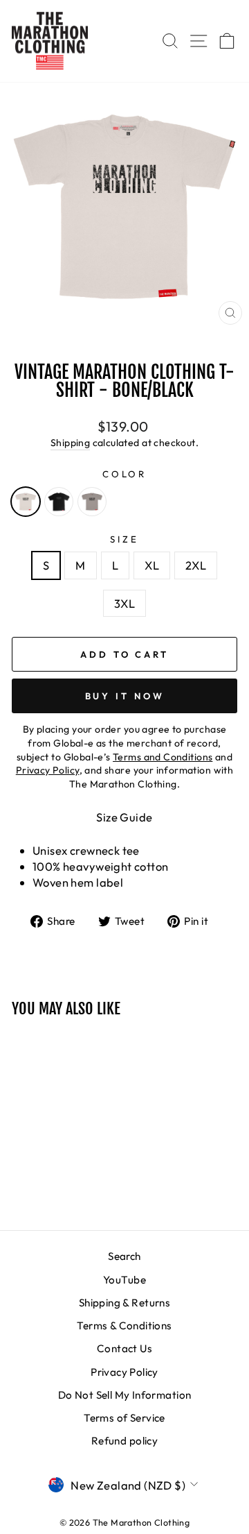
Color (124, 473)
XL (152, 565)
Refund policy (124, 1440)
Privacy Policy (124, 1372)
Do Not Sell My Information (125, 1394)
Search (124, 1256)
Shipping (70, 442)
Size (124, 539)
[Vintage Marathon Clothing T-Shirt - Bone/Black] (25, 501)
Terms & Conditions (124, 1325)
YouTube (124, 1279)
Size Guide (124, 817)
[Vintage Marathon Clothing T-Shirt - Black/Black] (59, 501)
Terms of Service (124, 1417)
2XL (195, 565)
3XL (124, 603)
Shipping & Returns (124, 1302)
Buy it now (125, 695)
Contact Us (124, 1348)
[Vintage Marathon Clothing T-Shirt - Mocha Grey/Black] (92, 501)
